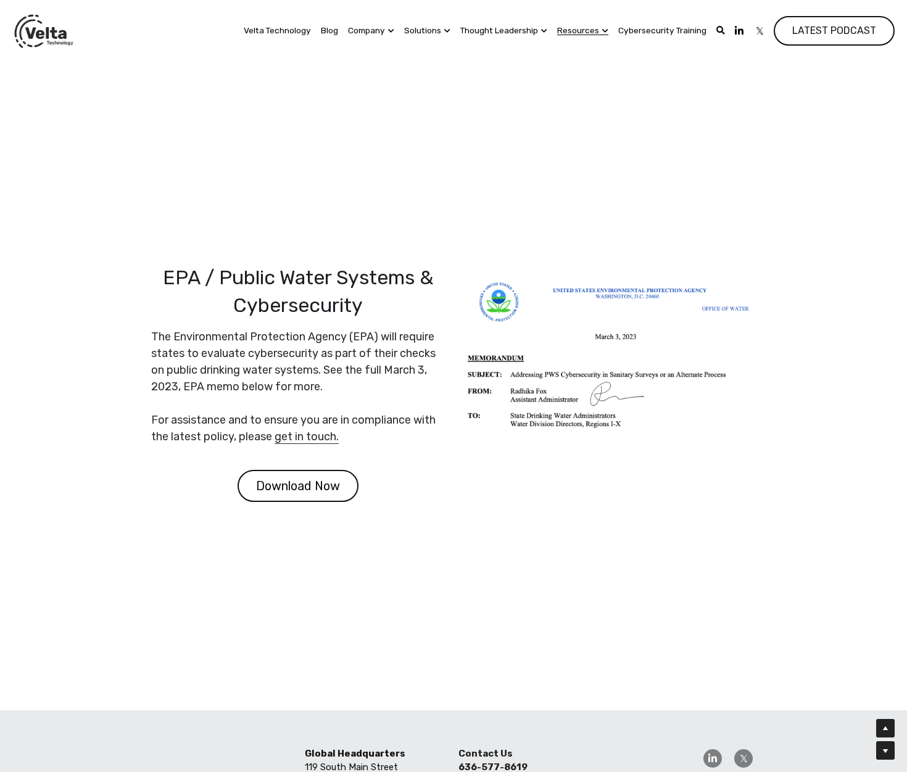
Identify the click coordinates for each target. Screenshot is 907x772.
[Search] (720, 31)
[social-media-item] (712, 758)
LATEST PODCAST (834, 30)
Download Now (298, 485)
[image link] (44, 30)
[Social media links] (739, 31)
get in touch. (307, 436)
